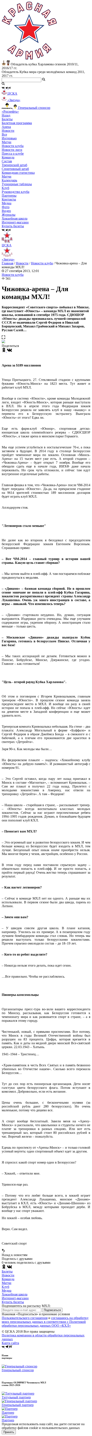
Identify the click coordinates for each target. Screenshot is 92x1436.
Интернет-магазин (15, 1298)
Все (4, 134)
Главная (7, 263)
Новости (22, 263)
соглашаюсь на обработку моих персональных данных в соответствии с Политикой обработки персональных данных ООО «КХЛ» (45, 1321)
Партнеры (9, 195)
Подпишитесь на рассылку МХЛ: (26, 1306)
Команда (8, 1279)
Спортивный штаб (15, 169)
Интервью (9, 138)
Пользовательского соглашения (24, 1318)
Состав (7, 161)
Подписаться (52, 1310)
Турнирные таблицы (17, 184)
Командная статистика (18, 172)
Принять (8, 1432)
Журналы (8, 214)
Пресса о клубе (13, 153)
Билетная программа (17, 123)
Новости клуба (13, 146)
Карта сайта (10, 1343)
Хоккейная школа (14, 1294)
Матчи (6, 142)
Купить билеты (13, 1302)
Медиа (6, 1290)
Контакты (9, 199)
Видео (6, 211)
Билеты (7, 1271)
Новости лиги (12, 150)
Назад (6, 115)
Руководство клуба (15, 192)
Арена (6, 127)
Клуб (5, 1287)
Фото (5, 207)
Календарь (9, 180)
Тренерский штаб (14, 165)
